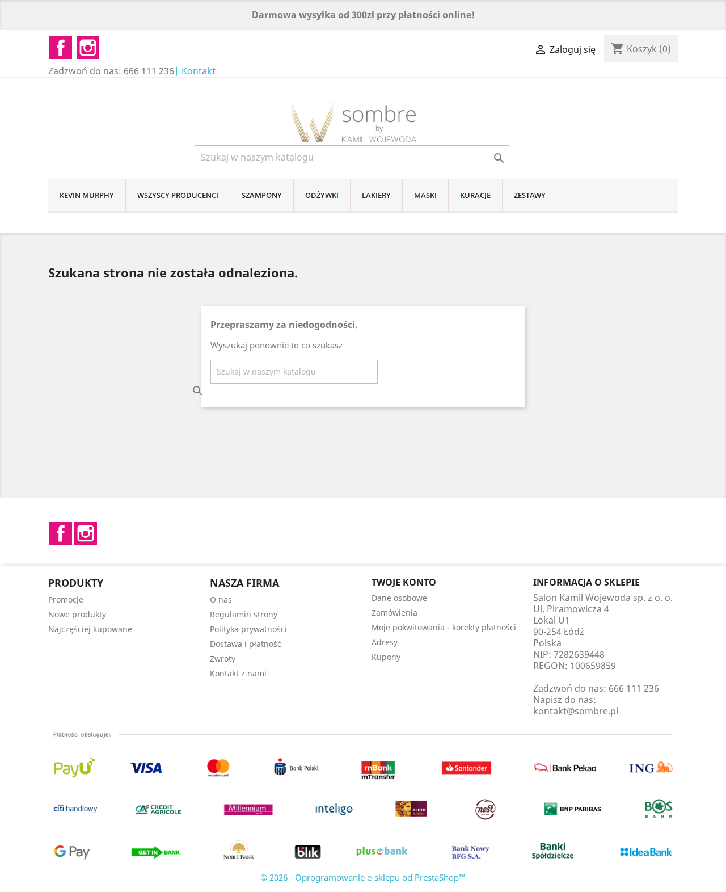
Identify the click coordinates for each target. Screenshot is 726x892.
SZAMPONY (262, 195)
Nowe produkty (77, 614)
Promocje (65, 599)
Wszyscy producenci (177, 195)
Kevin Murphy (87, 195)
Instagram (85, 533)
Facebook (60, 533)
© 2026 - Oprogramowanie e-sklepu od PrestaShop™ (363, 877)
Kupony (386, 656)
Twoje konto (404, 582)
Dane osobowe (399, 597)
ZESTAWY (530, 195)
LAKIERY (376, 195)
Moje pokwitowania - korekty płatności (444, 627)
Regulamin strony (243, 614)
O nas (221, 599)
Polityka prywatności (248, 629)
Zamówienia (394, 612)
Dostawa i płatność (245, 643)
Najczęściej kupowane (90, 629)
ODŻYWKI (322, 195)
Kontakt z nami (238, 673)
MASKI (425, 195)
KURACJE (475, 195)
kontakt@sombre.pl (575, 711)
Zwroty (222, 658)
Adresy (385, 642)
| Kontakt (195, 71)
